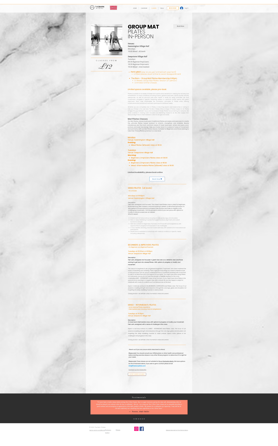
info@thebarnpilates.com (137, 366)
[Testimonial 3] (138, 418)
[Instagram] (136, 429)
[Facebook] (142, 429)
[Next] (266, 408)
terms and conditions (97, 430)
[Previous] (12, 408)
